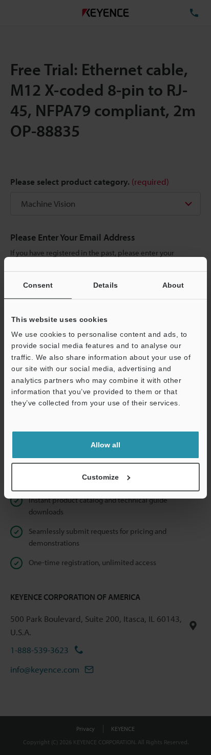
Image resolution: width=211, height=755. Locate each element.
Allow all (105, 445)
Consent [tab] (38, 285)
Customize (100, 477)
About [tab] (173, 285)
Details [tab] (105, 285)
